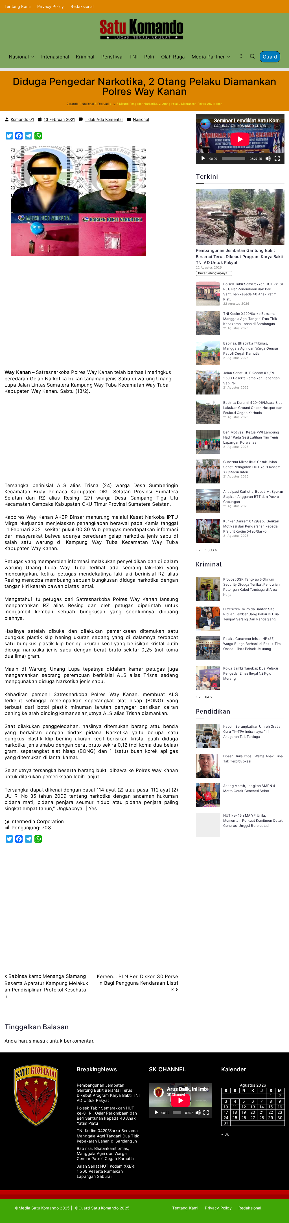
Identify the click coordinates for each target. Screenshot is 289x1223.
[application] (240, 139)
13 (252, 1106)
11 (235, 1106)
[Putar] (203, 158)
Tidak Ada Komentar (104, 119)
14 (261, 1106)
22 (270, 1112)
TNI (133, 57)
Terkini (207, 176)
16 (280, 1106)
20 (252, 1112)
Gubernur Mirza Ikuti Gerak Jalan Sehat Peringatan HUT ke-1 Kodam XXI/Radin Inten (251, 467)
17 (226, 1112)
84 (207, 697)
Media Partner (208, 57)
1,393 (209, 550)
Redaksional (82, 6)
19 (244, 1112)
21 (262, 1112)
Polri (149, 57)
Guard (270, 57)
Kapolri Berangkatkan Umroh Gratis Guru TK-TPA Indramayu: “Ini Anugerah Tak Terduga (252, 731)
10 (226, 1106)
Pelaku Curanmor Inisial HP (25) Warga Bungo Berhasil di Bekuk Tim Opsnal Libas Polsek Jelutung (252, 643)
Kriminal (85, 57)
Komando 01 (22, 119)
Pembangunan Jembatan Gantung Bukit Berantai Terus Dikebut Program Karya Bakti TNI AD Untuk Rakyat (239, 256)
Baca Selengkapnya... (214, 273)
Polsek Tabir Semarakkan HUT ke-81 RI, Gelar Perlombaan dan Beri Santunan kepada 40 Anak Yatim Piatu (107, 1116)
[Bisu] (268, 158)
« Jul (225, 1134)
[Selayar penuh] (277, 158)
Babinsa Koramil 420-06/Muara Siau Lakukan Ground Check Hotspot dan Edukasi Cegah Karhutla (253, 407)
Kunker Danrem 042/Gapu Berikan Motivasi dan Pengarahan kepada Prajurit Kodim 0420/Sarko (251, 526)
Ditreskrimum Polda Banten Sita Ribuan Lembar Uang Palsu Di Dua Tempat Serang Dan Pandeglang (251, 614)
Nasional (19, 57)
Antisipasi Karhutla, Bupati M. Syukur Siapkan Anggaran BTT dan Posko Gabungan (253, 496)
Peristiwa (112, 57)
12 (244, 1106)
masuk (40, 1041)
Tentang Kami (17, 6)
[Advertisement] (91, 315)
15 (270, 1106)
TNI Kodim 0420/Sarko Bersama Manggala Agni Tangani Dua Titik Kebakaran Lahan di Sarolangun (250, 318)
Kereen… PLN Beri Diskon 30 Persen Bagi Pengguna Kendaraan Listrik (137, 983)
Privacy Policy (50, 6)
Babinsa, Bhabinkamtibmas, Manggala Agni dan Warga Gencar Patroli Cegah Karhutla (250, 348)
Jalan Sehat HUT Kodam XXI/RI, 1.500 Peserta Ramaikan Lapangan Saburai (251, 378)
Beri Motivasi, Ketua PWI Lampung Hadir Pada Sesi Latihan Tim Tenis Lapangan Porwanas (251, 437)
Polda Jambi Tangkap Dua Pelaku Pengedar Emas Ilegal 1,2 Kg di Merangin (250, 673)
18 (235, 1112)
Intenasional (55, 57)
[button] (31, 57)
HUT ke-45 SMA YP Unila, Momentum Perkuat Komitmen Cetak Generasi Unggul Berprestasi (253, 820)
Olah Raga (173, 57)
